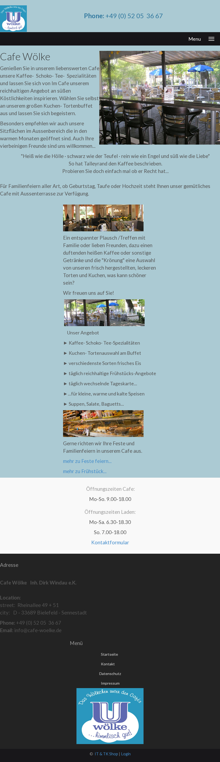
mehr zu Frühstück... (85, 471)
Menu (194, 39)
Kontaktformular (110, 542)
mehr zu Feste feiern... (87, 461)
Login (126, 754)
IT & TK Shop (106, 754)
